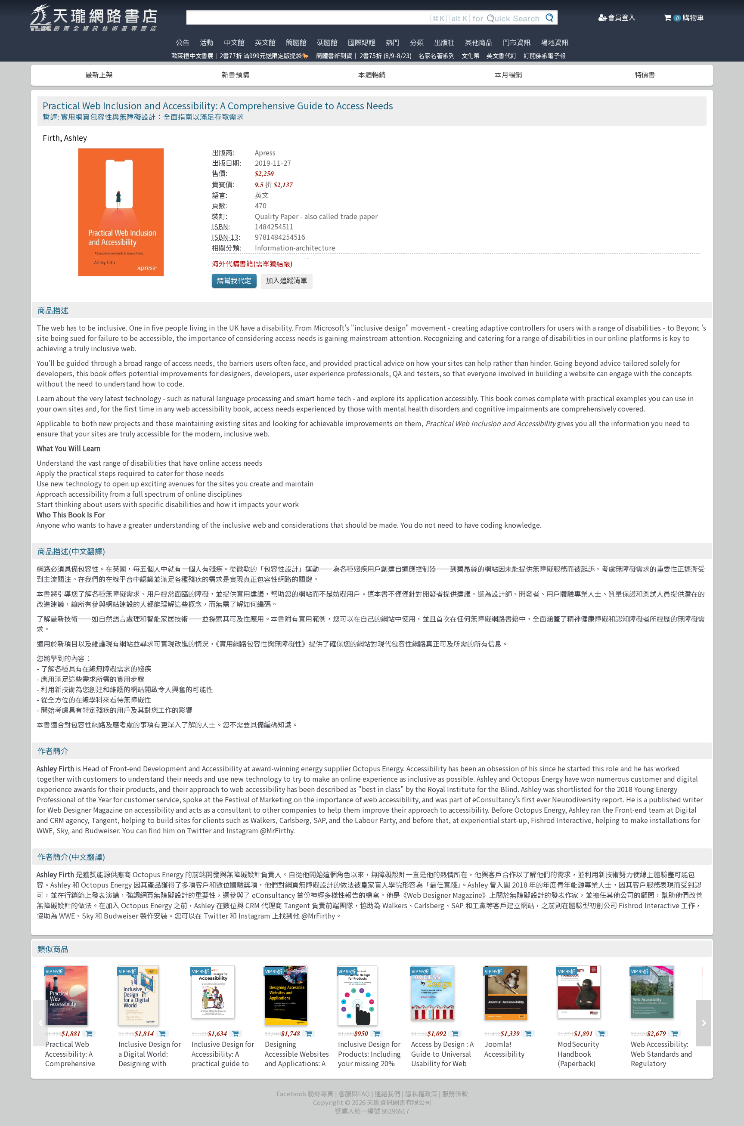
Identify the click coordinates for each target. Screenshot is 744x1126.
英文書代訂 (502, 55)
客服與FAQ (354, 1093)
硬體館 (327, 42)
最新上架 (99, 74)
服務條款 (455, 1093)
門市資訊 (516, 42)
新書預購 (235, 74)
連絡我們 (387, 1093)
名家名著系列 (436, 55)
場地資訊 (554, 42)
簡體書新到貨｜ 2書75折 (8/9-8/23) (364, 55)
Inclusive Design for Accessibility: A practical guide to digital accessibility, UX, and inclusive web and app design (224, 1068)
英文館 (265, 42)
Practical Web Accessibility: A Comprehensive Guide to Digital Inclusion (71, 1063)
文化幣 (471, 55)
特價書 (645, 74)
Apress (265, 152)
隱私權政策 (421, 1093)
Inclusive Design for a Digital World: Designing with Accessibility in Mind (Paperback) (149, 1063)
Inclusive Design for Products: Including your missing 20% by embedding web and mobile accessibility (369, 1068)
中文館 (234, 42)
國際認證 (361, 42)
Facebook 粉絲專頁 (305, 1093)
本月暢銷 (508, 74)
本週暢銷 (372, 74)
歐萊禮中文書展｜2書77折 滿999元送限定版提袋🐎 (240, 55)
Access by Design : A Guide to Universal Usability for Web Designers (442, 1058)
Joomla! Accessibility (504, 1048)
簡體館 (296, 42)
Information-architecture (295, 247)
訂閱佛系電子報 (545, 55)
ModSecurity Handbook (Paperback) (578, 1053)
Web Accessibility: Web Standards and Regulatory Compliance (661, 1058)
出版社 (444, 42)
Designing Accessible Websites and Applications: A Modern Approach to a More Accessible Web (297, 1068)
